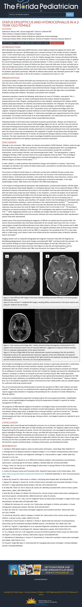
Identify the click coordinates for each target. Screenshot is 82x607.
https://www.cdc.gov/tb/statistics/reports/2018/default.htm (23, 474)
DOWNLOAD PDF (57, 43)
